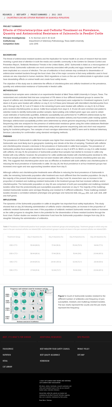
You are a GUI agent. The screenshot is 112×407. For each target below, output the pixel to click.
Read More (42, 400)
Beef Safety (21, 14)
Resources (7, 14)
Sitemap (49, 400)
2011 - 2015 (57, 14)
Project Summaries (39, 14)
